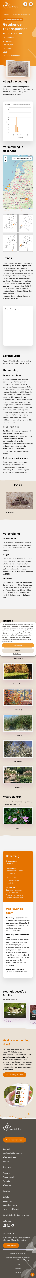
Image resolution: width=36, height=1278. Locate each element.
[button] (5, 157)
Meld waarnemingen (14, 1140)
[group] (14, 1020)
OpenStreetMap (25, 155)
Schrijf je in (11, 1245)
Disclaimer (18, 1268)
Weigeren (18, 650)
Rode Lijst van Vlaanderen (15, 569)
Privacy (18, 1264)
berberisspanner (11, 467)
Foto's (5, 52)
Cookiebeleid (17, 654)
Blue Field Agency (23, 1260)
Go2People (26, 1257)
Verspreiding (7, 41)
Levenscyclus (8, 45)
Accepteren (18, 645)
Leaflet (20, 155)
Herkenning (7, 48)
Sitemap (18, 1272)
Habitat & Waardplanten (12, 55)
